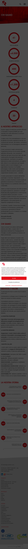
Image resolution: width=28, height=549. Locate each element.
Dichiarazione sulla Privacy (16, 285)
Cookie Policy (8, 285)
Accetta (14, 278)
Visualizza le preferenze (14, 282)
